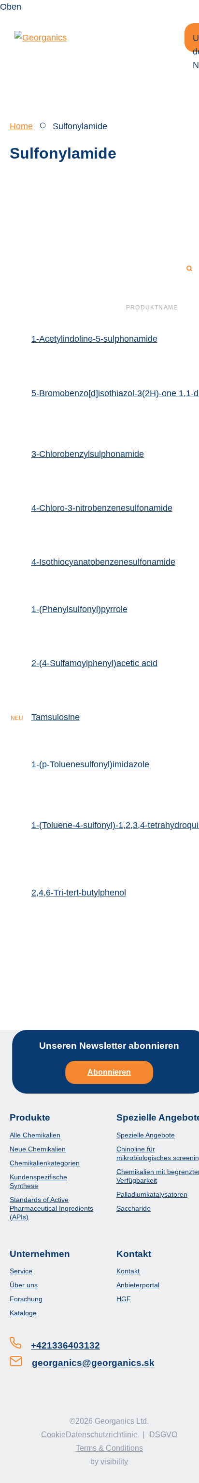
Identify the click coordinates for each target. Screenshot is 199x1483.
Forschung (26, 1299)
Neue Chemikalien (38, 1149)
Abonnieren (109, 1072)
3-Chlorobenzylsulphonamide (87, 454)
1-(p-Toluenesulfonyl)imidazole (90, 764)
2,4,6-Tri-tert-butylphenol (78, 892)
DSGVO (163, 1434)
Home (21, 126)
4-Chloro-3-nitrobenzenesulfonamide (101, 508)
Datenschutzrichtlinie (102, 1434)
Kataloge (23, 1313)
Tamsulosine (55, 717)
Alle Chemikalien (35, 1135)
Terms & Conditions (109, 1448)
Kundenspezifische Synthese (38, 1181)
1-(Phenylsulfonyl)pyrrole (79, 609)
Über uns (24, 1285)
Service (21, 1271)
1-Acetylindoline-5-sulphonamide (94, 339)
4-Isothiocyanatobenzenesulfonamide (103, 562)
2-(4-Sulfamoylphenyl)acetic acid (94, 663)
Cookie (53, 1434)
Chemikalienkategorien (45, 1163)
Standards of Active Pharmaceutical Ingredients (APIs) (51, 1208)
